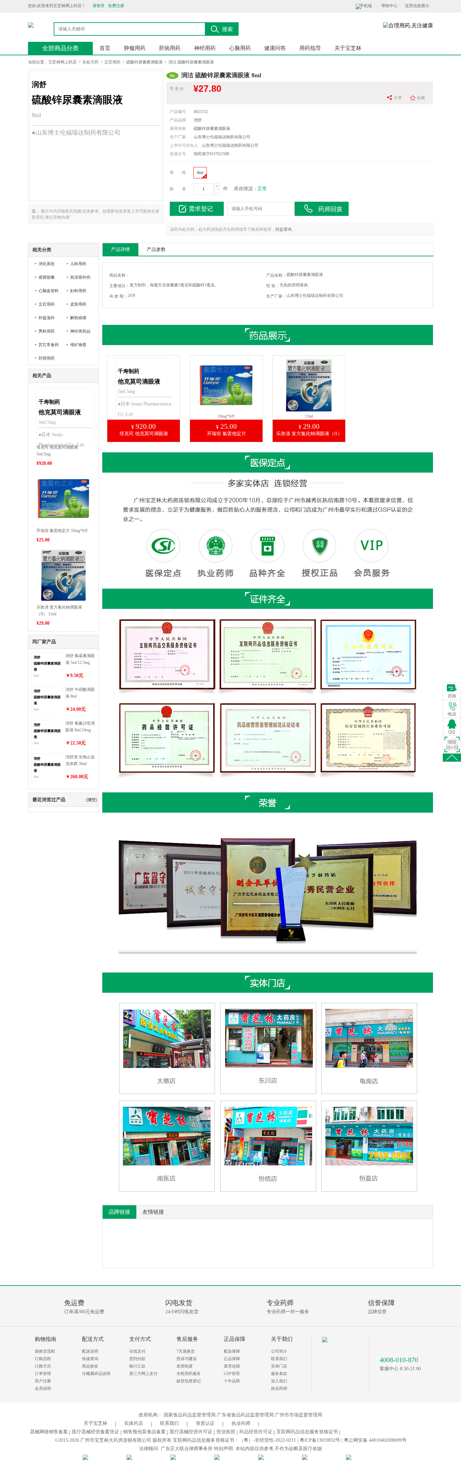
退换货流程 (45, 1351)
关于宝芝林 (347, 48)
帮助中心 (389, 5)
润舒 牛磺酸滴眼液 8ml (80, 693)
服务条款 (279, 1373)
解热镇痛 (78, 317)
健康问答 (275, 48)
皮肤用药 (78, 304)
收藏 (421, 97)
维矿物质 (78, 344)
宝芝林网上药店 (62, 62)
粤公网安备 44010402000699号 (375, 1440)
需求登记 (201, 208)
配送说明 (90, 1351)
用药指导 (310, 48)
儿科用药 (78, 263)
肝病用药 (170, 48)
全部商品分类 (60, 48)
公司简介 (279, 1351)
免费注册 (116, 5)
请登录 (98, 5)
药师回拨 (330, 209)
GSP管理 (232, 1373)
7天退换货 (186, 1351)
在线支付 (137, 1351)
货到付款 (137, 1358)
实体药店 (133, 1423)
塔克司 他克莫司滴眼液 (143, 433)
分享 (398, 97)
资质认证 (205, 1423)
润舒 (198, 120)
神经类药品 (80, 331)
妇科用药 (78, 290)
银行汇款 (137, 1366)
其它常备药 (48, 344)
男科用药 (46, 331)
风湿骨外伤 (80, 277)
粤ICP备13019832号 (320, 1440)
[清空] (91, 799)
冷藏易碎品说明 (96, 1373)
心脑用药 (240, 48)
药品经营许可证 (255, 1431)
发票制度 (185, 1366)
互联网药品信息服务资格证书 (307, 1431)
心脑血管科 (48, 290)
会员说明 (43, 1388)
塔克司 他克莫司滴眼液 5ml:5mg (57, 450)
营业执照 (225, 1431)
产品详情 (120, 249)
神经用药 (205, 48)
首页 (105, 48)
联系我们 (279, 1358)
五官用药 (112, 62)
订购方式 (43, 1366)
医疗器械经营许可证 (191, 1431)
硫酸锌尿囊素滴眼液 (144, 62)
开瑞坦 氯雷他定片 (226, 433)
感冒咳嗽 (46, 277)
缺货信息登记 (189, 1381)
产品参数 (156, 249)
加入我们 (279, 1381)
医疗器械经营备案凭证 (95, 1431)
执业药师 (279, 1388)
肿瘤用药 (134, 48)
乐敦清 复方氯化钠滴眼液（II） (309, 433)
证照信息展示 (417, 5)
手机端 (366, 5)
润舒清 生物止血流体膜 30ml (80, 760)
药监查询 (283, 229)
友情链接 (153, 1212)
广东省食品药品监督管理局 (245, 1414)
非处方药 (90, 62)
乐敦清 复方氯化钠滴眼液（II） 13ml (59, 610)
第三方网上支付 (143, 1373)
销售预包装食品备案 (144, 1431)
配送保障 (232, 1351)
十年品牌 (232, 1381)
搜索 (227, 29)
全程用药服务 (189, 1373)
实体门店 (279, 1366)
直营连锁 (232, 1366)
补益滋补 (46, 317)
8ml (200, 172)
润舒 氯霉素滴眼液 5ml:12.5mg (80, 659)
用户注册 (43, 1381)
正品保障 (232, 1358)
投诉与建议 (187, 1358)
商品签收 (90, 1366)
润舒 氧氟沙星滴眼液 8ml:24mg (80, 726)
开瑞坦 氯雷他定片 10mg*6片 (62, 530)
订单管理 (43, 1373)
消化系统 (46, 263)
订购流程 (43, 1358)
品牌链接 (119, 1212)
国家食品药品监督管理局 (190, 1414)
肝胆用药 (46, 358)
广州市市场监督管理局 (298, 1414)
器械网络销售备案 (49, 1431)
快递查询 (90, 1358)
